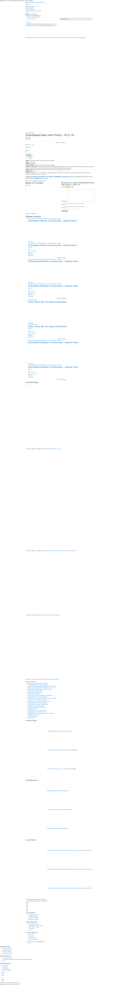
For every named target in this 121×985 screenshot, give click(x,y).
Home (27, 24)
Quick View (30, 241)
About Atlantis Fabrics (34, 924)
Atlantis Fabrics (30, 941)
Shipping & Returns (33, 939)
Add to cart (28, 155)
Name (63, 204)
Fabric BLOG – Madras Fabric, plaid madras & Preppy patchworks (35, 927)
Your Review (64, 201)
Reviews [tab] (30, 158)
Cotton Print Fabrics (30, 9)
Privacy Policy (32, 937)
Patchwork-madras (33, 916)
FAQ (30, 930)
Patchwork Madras (30, 8)
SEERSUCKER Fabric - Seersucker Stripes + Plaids (49, 218)
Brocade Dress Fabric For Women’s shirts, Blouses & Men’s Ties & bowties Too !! (59, 550)
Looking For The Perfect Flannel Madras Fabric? (48, 679)
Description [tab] (30, 156)
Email (63, 207)
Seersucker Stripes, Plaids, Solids (33, 11)
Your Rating (64, 187)
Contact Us (31, 936)
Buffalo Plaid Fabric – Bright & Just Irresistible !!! (49, 615)
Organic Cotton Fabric (34, 919)
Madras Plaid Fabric (30, 6)
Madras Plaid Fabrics (33, 914)
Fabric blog (28, 448)
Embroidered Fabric (33, 24)
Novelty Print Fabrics (33, 917)
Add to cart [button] (30, 254)
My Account (31, 934)
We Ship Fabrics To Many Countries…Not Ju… (51, 448)
